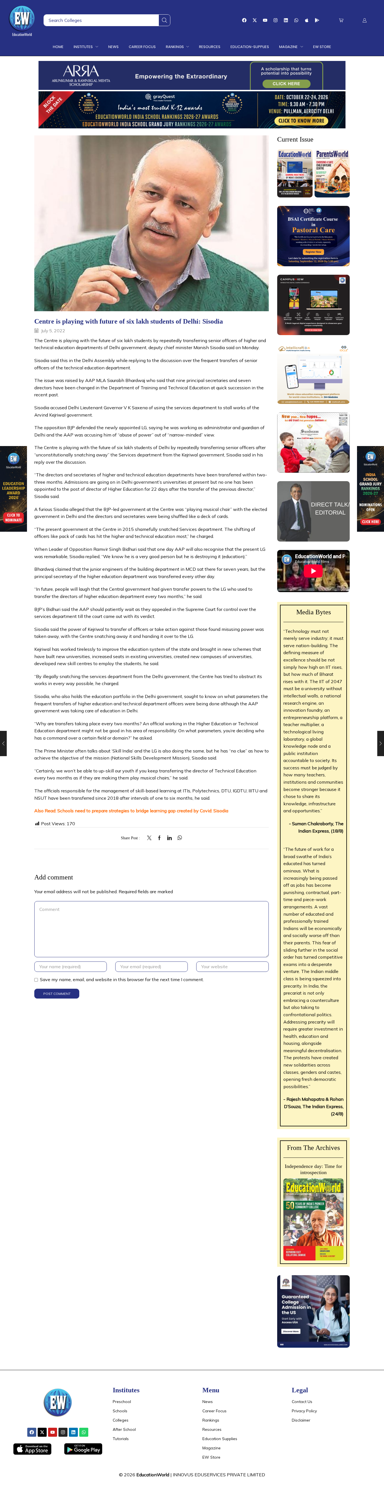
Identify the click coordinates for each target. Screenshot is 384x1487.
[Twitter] (150, 838)
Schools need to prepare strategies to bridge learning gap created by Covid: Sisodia (142, 810)
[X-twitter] (254, 20)
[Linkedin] (285, 20)
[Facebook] (244, 20)
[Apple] (306, 20)
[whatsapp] (178, 838)
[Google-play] (317, 20)
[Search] (164, 20)
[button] (341, 20)
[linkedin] (169, 838)
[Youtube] (265, 20)
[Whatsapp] (296, 20)
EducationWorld (152, 1474)
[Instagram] (275, 20)
